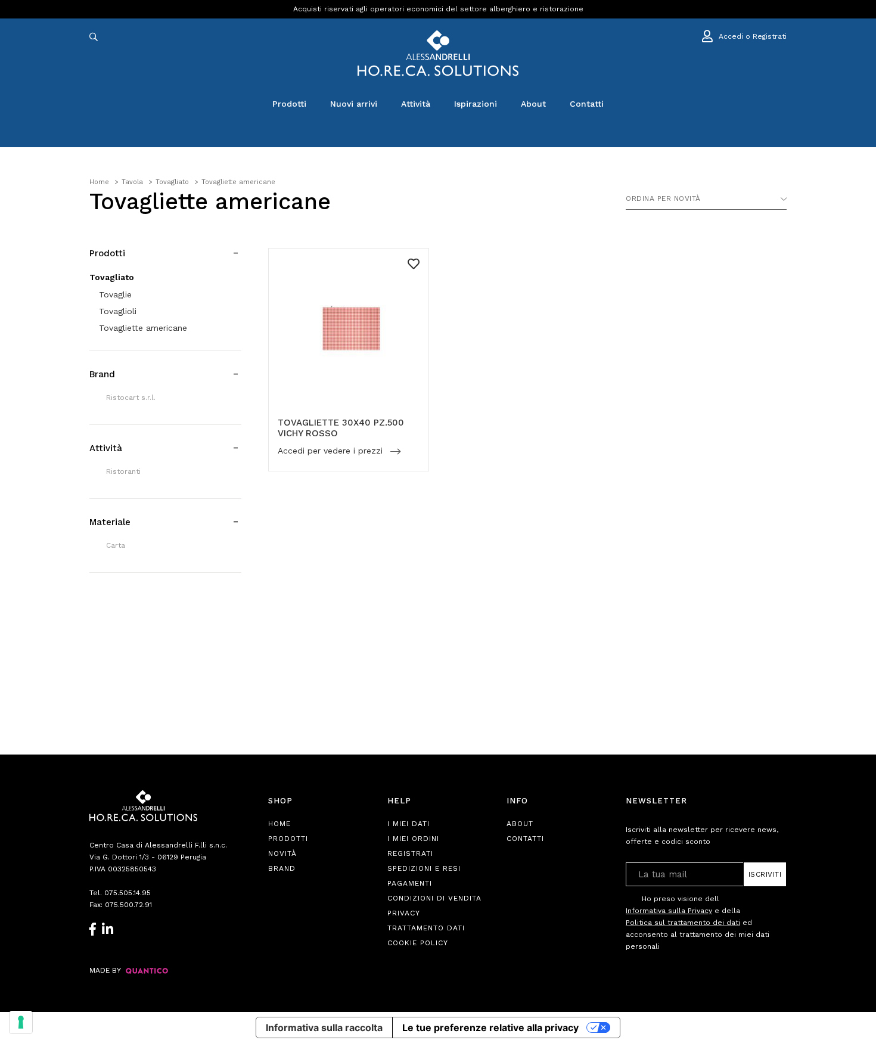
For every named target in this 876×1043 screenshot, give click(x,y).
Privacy (403, 913)
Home (279, 824)
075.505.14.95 (127, 893)
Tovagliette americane (143, 328)
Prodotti (289, 103)
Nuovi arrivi (353, 103)
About (533, 103)
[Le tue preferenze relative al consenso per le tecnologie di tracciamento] (21, 1022)
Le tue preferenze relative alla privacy (490, 1027)
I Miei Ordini (413, 838)
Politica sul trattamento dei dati (683, 922)
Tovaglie (115, 294)
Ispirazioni (475, 103)
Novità (282, 853)
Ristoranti (123, 471)
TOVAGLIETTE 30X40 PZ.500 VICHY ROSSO (341, 428)
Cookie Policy (417, 943)
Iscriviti (765, 874)
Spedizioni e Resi (424, 868)
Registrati (410, 853)
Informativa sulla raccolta (324, 1027)
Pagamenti (409, 883)
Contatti (587, 103)
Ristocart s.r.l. (131, 397)
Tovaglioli (117, 311)
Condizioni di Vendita (434, 898)
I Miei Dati (408, 824)
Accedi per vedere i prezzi (332, 451)
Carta (115, 545)
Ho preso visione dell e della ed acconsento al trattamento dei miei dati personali (697, 923)
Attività (415, 103)
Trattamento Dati (426, 928)
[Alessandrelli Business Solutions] (438, 53)
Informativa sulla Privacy (669, 911)
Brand (282, 868)
